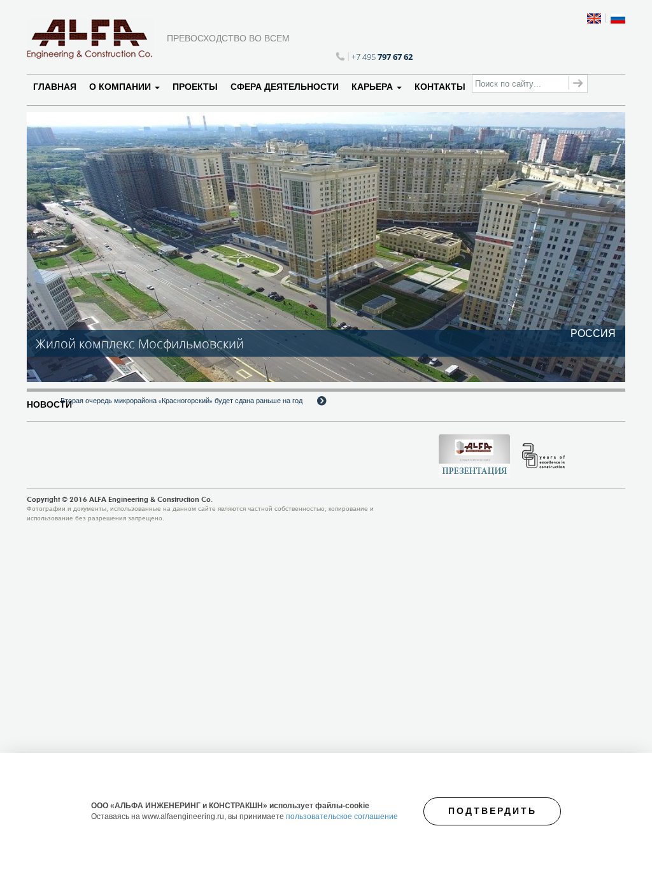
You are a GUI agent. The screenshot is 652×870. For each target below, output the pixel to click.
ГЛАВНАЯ (54, 87)
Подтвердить (492, 811)
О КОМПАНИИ (121, 87)
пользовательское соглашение (342, 816)
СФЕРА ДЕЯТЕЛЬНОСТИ (284, 87)
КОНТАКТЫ (440, 87)
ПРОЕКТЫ (195, 87)
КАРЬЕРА (373, 87)
